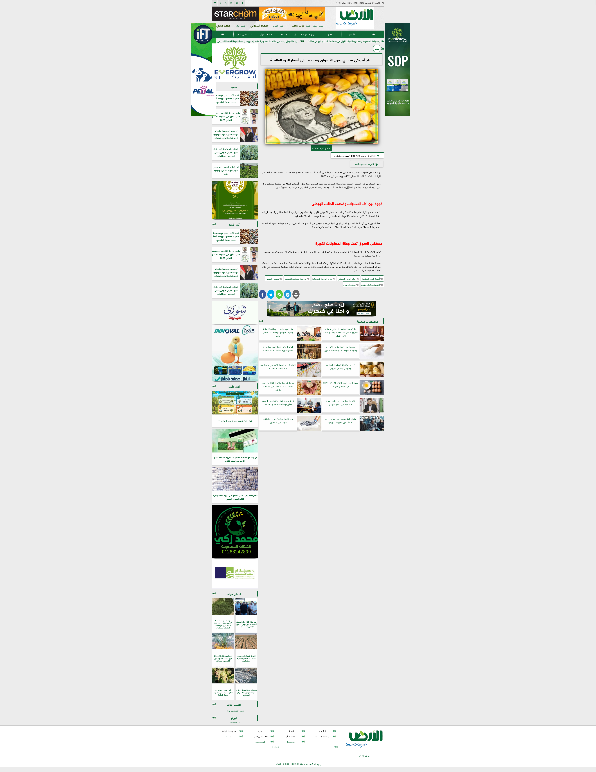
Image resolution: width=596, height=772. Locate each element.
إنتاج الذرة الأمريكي (347, 278)
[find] (225, 3)
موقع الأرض (349, 284)
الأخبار (352, 34)
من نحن (229, 736)
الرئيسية (322, 731)
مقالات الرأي (266, 34)
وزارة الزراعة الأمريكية (322, 278)
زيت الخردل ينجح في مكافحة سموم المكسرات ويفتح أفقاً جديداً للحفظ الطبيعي (328, 41)
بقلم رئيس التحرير (244, 34)
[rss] (231, 3)
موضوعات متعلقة (367, 321)
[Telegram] (287, 294)
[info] (220, 3)
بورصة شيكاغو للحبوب (296, 278)
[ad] (268, 14)
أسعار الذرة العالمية (371, 278)
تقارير (330, 34)
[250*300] (235, 62)
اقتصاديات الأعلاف (370, 284)
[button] (216, 14)
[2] (397, 73)
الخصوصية (260, 741)
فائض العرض (273, 278)
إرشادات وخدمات (287, 34)
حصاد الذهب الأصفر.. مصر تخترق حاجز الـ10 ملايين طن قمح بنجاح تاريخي (241, 41)
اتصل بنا (275, 747)
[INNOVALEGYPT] (235, 353)
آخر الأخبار (233, 224)
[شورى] (235, 312)
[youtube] (237, 3)
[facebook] (242, 3)
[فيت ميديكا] (203, 69)
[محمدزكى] (235, 531)
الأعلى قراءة (234, 593)
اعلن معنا (291, 741)
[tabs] (214, 3)
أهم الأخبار (234, 386)
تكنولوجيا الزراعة (308, 34)
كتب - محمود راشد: (364, 164)
